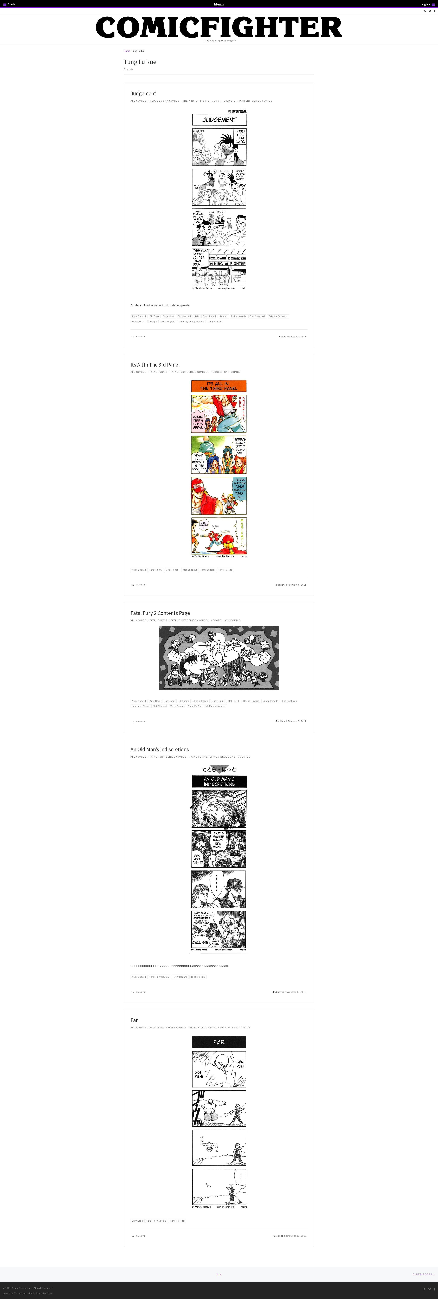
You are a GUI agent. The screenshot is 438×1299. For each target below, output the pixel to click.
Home (127, 50)
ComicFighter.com (21, 1288)
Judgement (143, 93)
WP (15, 1293)
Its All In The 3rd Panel (155, 364)
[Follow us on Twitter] (430, 11)
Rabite (141, 336)
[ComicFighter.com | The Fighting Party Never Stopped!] (219, 26)
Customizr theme (44, 1293)
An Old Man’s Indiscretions (160, 749)
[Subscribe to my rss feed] (425, 11)
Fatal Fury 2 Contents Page (160, 613)
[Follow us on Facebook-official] (434, 11)
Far (134, 1020)
